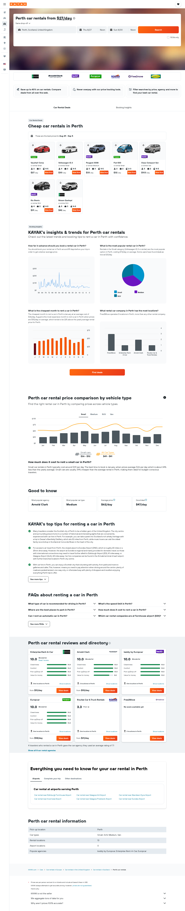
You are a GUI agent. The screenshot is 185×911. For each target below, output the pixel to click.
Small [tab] (83, 414)
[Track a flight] (4, 48)
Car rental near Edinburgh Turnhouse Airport (52, 795)
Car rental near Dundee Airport (132, 799)
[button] (5, 4)
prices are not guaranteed (82, 885)
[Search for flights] (4, 12)
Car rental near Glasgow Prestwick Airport (94, 799)
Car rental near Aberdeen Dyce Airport (135, 795)
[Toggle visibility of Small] (118, 292)
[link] (97, 372)
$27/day (64, 18)
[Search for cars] (4, 24)
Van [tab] (111, 414)
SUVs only (174, 37)
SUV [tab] (104, 414)
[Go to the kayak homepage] (18, 4)
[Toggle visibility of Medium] (139, 292)
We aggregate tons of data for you (47, 898)
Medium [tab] (94, 414)
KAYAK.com (32, 870)
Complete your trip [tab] (52, 778)
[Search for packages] (4, 29)
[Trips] (4, 56)
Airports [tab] (36, 778)
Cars (41, 870)
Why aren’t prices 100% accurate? (47, 903)
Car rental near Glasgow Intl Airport (91, 795)
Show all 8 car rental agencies (42, 750)
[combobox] (23, 23)
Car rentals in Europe (54, 870)
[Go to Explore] (4, 43)
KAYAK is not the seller (41, 893)
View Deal (49, 172)
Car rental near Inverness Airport (47, 799)
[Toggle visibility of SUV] (117, 295)
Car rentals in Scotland (101, 870)
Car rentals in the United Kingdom (77, 870)
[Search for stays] (4, 18)
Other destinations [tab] (73, 778)
